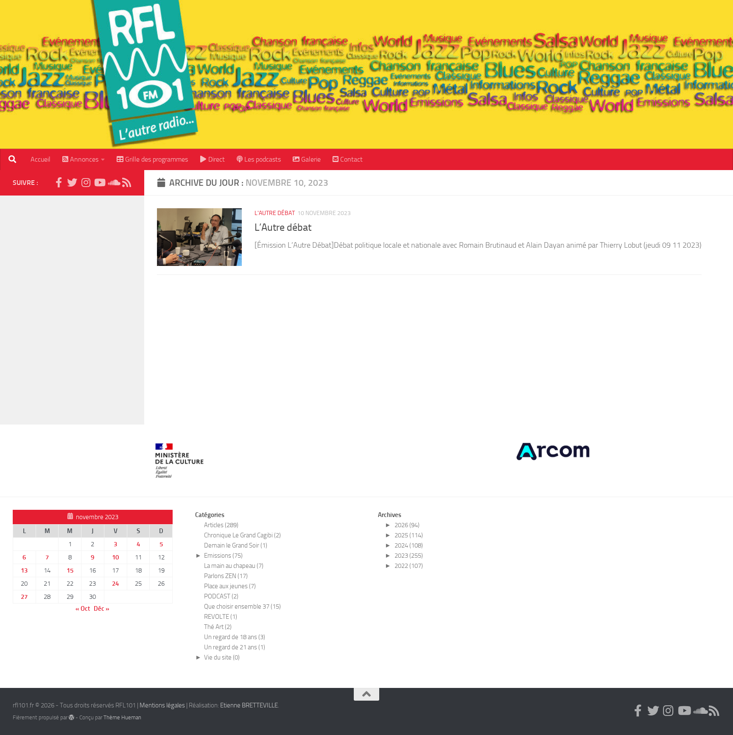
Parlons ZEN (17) (226, 576)
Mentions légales (162, 705)
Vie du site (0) (222, 657)
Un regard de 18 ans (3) (234, 637)
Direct (216, 159)
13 (24, 570)
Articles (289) (221, 525)
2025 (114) (408, 535)
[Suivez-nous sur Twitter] (72, 182)
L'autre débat (275, 213)
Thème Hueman (122, 717)
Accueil (40, 159)
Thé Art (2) (218, 627)
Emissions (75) (223, 555)
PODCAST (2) (221, 596)
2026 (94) (407, 525)
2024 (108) (408, 545)
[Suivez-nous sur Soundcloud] (113, 182)
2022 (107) (408, 566)
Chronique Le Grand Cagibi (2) (242, 535)
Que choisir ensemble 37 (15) (242, 606)
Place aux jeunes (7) (230, 586)
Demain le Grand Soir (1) (235, 545)
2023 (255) (408, 555)
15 (70, 570)
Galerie (310, 159)
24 (115, 583)
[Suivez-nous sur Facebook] (58, 182)
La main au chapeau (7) (233, 566)
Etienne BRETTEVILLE (249, 705)
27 (24, 597)
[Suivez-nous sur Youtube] (99, 182)
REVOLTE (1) (220, 616)
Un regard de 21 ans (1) (234, 647)
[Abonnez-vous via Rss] (126, 182)
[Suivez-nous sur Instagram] (86, 182)
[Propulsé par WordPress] (71, 717)
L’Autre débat (283, 227)
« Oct (83, 608)
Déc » (101, 608)
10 (115, 557)
